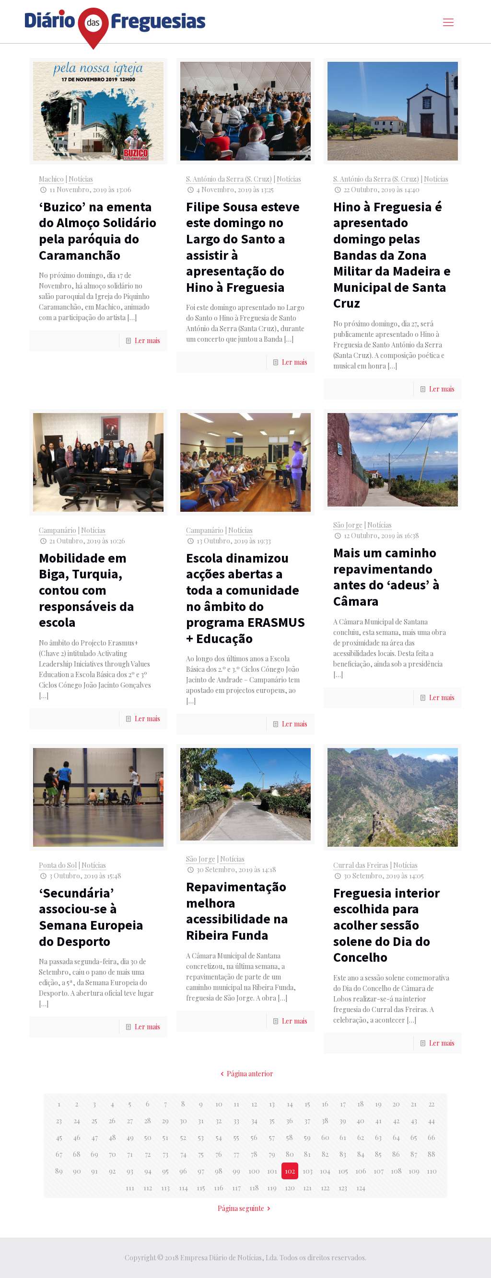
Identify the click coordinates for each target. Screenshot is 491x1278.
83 (342, 1154)
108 (396, 1170)
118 (254, 1187)
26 (112, 1120)
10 (218, 1103)
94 (148, 1170)
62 (360, 1137)
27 (130, 1120)
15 (307, 1103)
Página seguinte (241, 1208)
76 (218, 1154)
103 (308, 1170)
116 (218, 1187)
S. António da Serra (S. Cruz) (229, 179)
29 (165, 1120)
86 (396, 1154)
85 (378, 1154)
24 (77, 1120)
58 (289, 1137)
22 (431, 1103)
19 (378, 1103)
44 (431, 1120)
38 (325, 1120)
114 (183, 1187)
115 (201, 1187)
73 (165, 1154)
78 (254, 1154)
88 (431, 1154)
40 (360, 1120)
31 (201, 1120)
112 (147, 1187)
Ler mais (147, 340)
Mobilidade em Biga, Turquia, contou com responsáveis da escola (86, 590)
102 (290, 1170)
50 (148, 1137)
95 (165, 1170)
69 (94, 1154)
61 (342, 1137)
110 (432, 1170)
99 (236, 1170)
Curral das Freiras (360, 865)
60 (325, 1137)
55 (236, 1137)
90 (77, 1170)
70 (112, 1154)
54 (219, 1137)
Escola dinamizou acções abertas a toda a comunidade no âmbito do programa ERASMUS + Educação (245, 598)
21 (414, 1103)
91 (94, 1170)
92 (112, 1170)
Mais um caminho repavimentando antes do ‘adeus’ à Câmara (386, 577)
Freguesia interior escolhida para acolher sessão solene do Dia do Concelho (386, 925)
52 (183, 1137)
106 (360, 1170)
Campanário (57, 530)
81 (307, 1154)
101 (272, 1170)
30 (183, 1120)
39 (342, 1120)
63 (378, 1137)
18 (360, 1103)
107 (379, 1170)
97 (201, 1170)
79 (272, 1154)
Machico (51, 179)
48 (112, 1137)
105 (343, 1170)
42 (396, 1120)
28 (147, 1120)
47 (95, 1137)
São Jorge (347, 525)
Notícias (81, 179)
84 (360, 1154)
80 (290, 1154)
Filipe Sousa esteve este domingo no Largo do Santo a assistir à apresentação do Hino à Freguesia (243, 247)
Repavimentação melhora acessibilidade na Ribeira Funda (237, 911)
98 (218, 1170)
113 (165, 1187)
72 (148, 1154)
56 (254, 1137)
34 (254, 1120)
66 (431, 1137)
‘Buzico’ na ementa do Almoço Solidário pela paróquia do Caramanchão (97, 231)
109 (414, 1170)
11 (236, 1103)
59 (307, 1137)
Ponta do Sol (58, 865)
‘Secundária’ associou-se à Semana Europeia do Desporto (91, 917)
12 (254, 1103)
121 (307, 1187)
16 (325, 1103)
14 (290, 1103)
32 (219, 1120)
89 (59, 1170)
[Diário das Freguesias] (115, 25)
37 (307, 1120)
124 (360, 1187)
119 (272, 1187)
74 (183, 1154)
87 (413, 1154)
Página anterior (250, 1073)
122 (325, 1187)
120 (290, 1187)
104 (325, 1170)
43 (414, 1120)
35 (272, 1120)
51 (165, 1137)
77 (236, 1154)
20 (396, 1103)
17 (343, 1103)
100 (254, 1170)
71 (130, 1154)
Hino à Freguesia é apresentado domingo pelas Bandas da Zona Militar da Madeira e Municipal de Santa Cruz (392, 255)
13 (272, 1103)
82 (325, 1154)
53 (201, 1137)
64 (396, 1137)
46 (77, 1137)
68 (77, 1154)
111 (130, 1187)
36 (289, 1120)
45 (59, 1137)
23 (59, 1120)
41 (378, 1120)
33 (236, 1120)
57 (272, 1137)
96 (183, 1170)
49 (130, 1137)
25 (94, 1120)
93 (130, 1170)
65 (413, 1137)
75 (201, 1154)
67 (59, 1154)
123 (343, 1187)
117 (236, 1187)
